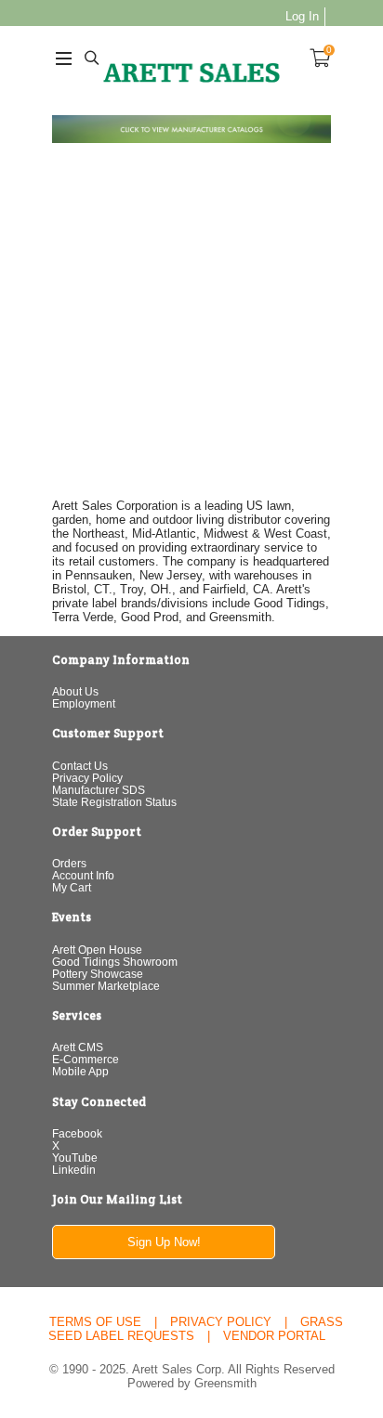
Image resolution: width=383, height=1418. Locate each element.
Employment (83, 703)
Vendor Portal (274, 1336)
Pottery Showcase (97, 974)
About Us (75, 691)
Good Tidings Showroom (115, 962)
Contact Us (80, 766)
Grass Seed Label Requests (195, 1329)
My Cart (71, 887)
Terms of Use (95, 1322)
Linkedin (74, 1170)
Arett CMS (77, 1047)
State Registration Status (114, 802)
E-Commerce (85, 1059)
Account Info (83, 875)
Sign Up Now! (164, 1242)
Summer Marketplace (106, 986)
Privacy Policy (87, 778)
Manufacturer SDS (98, 790)
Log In (302, 16)
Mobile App (80, 1071)
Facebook (77, 1133)
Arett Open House (97, 949)
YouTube (75, 1157)
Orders (69, 863)
